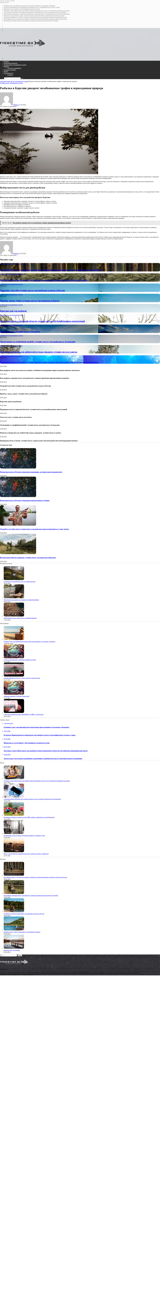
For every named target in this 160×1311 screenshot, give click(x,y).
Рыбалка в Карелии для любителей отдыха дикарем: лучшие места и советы (38, 351)
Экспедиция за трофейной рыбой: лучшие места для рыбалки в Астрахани (37, 341)
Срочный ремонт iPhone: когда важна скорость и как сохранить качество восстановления (32, 799)
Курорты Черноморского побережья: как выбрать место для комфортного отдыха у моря (31, 7)
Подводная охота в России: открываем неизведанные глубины (25, 500)
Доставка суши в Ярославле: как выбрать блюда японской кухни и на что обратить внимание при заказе (37, 10)
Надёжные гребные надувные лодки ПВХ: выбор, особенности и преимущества (29, 817)
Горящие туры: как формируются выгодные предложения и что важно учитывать (29, 5)
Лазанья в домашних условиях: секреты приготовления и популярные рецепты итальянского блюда (35, 17)
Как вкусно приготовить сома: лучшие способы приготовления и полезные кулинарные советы (34, 15)
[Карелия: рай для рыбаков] (14, 948)
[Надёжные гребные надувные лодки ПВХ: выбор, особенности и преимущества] (14, 815)
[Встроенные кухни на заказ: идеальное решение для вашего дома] (14, 833)
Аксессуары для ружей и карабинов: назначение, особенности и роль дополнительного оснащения (35, 12)
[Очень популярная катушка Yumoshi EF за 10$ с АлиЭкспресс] (14, 712)
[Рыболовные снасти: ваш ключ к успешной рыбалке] (14, 616)
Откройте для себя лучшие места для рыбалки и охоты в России (32, 290)
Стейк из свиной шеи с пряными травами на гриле (20, 660)
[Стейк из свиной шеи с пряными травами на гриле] (14, 658)
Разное (6, 71)
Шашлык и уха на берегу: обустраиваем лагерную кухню (22, 9)
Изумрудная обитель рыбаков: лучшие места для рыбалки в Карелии (28, 557)
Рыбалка (6, 66)
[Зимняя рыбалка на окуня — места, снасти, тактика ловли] (14, 676)
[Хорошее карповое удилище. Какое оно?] (14, 694)
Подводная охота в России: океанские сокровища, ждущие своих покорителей (31, 472)
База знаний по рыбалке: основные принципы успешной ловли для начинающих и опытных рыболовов (37, 14)
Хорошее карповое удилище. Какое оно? (16, 696)
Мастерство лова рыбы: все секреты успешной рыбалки (21, 600)
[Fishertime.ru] (22, 55)
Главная (6, 61)
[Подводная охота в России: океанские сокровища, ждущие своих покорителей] (18, 468)
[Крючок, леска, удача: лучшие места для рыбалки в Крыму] (14, 930)
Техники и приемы (10, 70)
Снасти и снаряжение (14, 68)
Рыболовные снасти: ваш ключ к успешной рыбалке (20, 618)
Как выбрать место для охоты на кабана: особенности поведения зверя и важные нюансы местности (35, 19)
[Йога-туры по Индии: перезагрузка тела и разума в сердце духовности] (14, 851)
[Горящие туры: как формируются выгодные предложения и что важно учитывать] (14, 639)
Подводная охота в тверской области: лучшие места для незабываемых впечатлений (42, 321)
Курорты (10, 75)
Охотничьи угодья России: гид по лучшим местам (19, 581)
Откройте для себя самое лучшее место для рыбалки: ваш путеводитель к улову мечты (34, 529)
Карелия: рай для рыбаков (13, 310)
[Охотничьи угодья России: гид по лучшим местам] (14, 579)
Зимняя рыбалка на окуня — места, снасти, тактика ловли (22, 678)
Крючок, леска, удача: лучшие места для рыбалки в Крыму (30, 300)
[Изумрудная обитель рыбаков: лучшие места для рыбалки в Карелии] (18, 553)
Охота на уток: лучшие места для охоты (20, 331)
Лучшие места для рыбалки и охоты (15, 65)
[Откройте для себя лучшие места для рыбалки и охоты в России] (14, 911)
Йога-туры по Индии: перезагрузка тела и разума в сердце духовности (26, 854)
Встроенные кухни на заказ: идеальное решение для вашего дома (24, 835)
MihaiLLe (16, 105)
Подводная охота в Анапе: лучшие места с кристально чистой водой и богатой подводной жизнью (49, 362)
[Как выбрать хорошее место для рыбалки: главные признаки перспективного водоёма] (14, 893)
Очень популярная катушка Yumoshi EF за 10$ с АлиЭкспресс (24, 714)
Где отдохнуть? (8, 73)
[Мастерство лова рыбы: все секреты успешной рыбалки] (14, 598)
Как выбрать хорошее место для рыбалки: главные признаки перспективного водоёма (31, 20)
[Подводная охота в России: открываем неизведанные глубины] (18, 496)
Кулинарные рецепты (10, 63)
